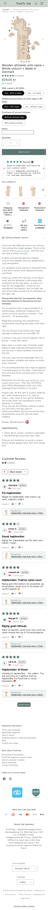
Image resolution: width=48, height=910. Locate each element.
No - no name (34, 93)
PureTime (13, 890)
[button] (5, 3)
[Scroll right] (43, 190)
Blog (4, 740)
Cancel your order (10, 743)
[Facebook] (4, 779)
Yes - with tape (12, 107)
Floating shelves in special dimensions (19, 738)
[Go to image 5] (29, 62)
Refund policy (40, 890)
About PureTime (9, 762)
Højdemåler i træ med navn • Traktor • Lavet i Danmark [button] (28, 513)
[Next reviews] (43, 168)
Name (5, 128)
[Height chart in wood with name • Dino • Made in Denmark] (7, 190)
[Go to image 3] (24, 62)
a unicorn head (22, 251)
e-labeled (39, 227)
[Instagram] (10, 779)
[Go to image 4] (26, 62)
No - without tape (34, 107)
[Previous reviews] (4, 168)
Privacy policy (10, 894)
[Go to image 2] (21, 62)
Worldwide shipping (11, 732)
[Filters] (4, 471)
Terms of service (24, 894)
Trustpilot (8, 227)
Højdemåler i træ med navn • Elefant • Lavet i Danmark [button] (27, 695)
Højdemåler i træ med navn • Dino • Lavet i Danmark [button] (27, 556)
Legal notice (25, 898)
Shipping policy (39, 894)
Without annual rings (14, 117)
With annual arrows (14, 123)
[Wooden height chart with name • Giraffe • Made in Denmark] (20, 190)
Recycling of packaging (12, 754)
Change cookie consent (24, 906)
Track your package (11, 730)
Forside (6, 9)
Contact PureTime (10, 765)
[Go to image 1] (19, 62)
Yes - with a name (13, 93)
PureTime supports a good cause (17, 757)
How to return (8, 735)
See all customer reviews (13, 760)
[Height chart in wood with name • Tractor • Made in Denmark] (33, 190)
